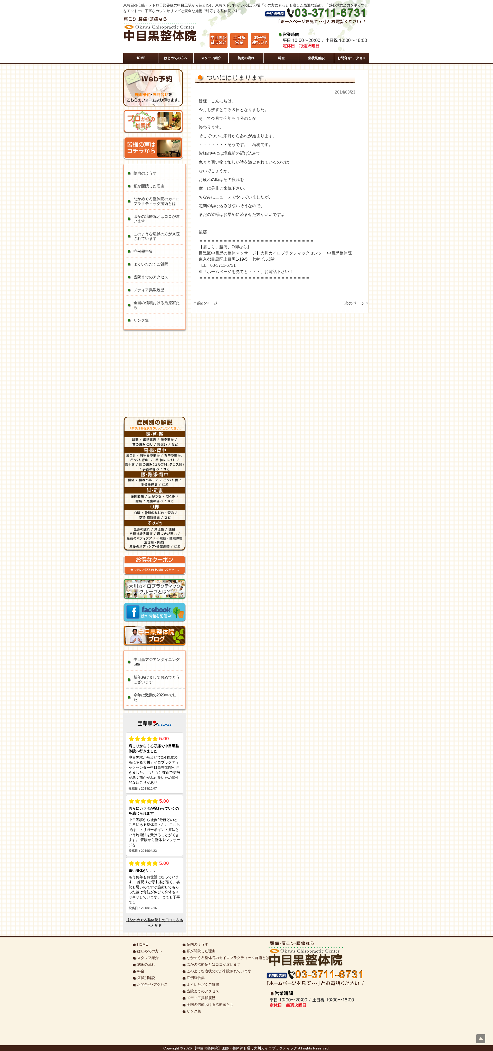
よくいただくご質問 (151, 264)
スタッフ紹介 (148, 958)
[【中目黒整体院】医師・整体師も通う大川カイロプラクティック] (160, 41)
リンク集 (141, 320)
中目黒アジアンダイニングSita (157, 661)
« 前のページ (205, 303)
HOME (142, 944)
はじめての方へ (149, 951)
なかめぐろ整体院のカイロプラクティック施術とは (157, 201)
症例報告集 (143, 251)
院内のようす (145, 173)
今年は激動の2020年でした (155, 697)
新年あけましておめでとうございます (157, 679)
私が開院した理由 (149, 186)
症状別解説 (146, 978)
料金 (140, 971)
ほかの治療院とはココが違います (157, 218)
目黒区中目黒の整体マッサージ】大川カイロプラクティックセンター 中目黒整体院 (275, 253)
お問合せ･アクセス (152, 984)
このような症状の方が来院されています (157, 236)
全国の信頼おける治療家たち (157, 304)
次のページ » (356, 303)
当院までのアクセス (151, 277)
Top (480, 1038)
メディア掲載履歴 (149, 290)
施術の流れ (146, 964)
